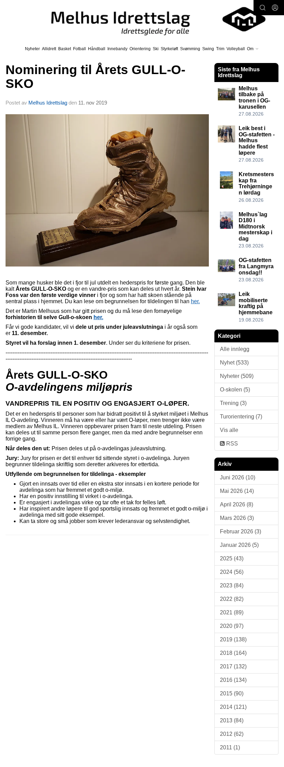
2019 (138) (233, 639)
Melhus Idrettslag (47, 103)
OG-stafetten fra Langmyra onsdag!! (256, 266)
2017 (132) (233, 666)
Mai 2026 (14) (237, 491)
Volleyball (236, 48)
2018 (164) (233, 653)
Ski (156, 48)
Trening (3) (233, 403)
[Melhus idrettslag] (152, 19)
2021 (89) (231, 612)
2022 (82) (231, 599)
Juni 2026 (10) (237, 477)
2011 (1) (230, 747)
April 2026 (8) (236, 504)
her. (195, 301)
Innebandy (117, 48)
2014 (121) (233, 707)
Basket (64, 48)
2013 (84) (231, 720)
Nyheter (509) (237, 376)
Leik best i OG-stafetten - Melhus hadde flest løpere (257, 140)
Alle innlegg (234, 349)
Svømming (190, 48)
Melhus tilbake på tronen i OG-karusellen (254, 97)
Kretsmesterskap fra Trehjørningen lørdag (256, 183)
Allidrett (49, 48)
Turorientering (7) (241, 416)
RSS (231, 443)
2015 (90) (231, 693)
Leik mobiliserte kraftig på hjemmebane (256, 303)
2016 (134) (233, 680)
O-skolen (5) (235, 389)
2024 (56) (231, 572)
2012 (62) (231, 734)
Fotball (79, 48)
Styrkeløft (169, 48)
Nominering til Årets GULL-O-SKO (95, 77)
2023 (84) (231, 585)
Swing (208, 48)
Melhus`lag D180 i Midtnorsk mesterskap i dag (255, 226)
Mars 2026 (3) (237, 518)
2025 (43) (231, 558)
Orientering (140, 48)
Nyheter (32, 48)
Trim (220, 48)
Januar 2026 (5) (239, 545)
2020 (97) (231, 626)
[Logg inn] (275, 7)
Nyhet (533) (234, 363)
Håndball (96, 48)
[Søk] (262, 7)
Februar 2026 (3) (240, 531)
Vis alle (229, 430)
